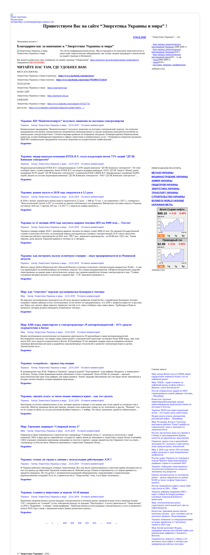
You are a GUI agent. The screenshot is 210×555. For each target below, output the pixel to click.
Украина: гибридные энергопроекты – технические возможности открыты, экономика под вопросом (170, 469)
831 (87, 523)
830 (79, 523)
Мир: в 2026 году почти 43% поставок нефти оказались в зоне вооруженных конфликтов (170, 452)
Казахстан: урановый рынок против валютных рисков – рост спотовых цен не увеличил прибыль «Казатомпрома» (172, 513)
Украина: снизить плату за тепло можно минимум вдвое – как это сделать (67, 396)
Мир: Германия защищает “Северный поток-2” (50, 426)
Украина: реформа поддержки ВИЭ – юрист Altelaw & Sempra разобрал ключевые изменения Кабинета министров (170, 495)
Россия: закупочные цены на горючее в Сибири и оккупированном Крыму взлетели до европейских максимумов (171, 435)
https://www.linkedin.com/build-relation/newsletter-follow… (56, 107)
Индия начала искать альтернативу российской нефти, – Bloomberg (168, 417)
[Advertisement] (52, 6)
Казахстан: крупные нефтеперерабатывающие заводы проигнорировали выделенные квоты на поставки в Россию (171, 403)
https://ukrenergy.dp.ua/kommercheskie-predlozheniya (114, 60)
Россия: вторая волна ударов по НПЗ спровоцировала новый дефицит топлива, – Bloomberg (172, 393)
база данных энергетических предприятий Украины (166, 45)
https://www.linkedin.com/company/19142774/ (68, 103)
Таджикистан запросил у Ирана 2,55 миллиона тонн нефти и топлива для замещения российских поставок (169, 541)
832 (94, 523)
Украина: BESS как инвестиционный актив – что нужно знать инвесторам (170, 411)
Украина (25, 125)
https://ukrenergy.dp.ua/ (58, 95)
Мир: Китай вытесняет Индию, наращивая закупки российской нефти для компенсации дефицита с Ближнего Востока (172, 532)
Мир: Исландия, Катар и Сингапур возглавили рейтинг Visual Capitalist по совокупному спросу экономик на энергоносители (170, 426)
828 (65, 523)
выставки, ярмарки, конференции (169, 65)
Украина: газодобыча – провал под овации (47, 363)
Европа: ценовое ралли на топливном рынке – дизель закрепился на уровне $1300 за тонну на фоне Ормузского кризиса (170, 479)
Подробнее (26, 143)
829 (72, 523)
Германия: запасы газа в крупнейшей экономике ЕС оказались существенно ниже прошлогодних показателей (170, 444)
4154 (109, 523)
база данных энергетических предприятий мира (166, 55)
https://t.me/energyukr (57, 87)
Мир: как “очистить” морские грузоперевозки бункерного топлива (62, 291)
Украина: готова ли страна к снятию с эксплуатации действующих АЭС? (66, 459)
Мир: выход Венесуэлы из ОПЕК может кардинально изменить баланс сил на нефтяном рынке (171, 376)
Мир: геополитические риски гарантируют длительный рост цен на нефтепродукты (170, 505)
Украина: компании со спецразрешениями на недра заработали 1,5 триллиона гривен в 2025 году (172, 522)
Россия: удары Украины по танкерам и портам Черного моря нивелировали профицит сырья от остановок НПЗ (170, 460)
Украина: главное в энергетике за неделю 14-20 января (55, 492)
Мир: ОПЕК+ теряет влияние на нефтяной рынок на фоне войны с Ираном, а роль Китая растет (168, 385)
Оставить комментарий (92, 125)
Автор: (48, 125)
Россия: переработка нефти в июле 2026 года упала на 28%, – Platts (171, 487)
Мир (23, 296)
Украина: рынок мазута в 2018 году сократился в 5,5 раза (57, 192)
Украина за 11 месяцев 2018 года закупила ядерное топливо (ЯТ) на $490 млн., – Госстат (76, 222)
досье (155, 59)
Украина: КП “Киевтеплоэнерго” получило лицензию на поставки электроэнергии (72, 120)
